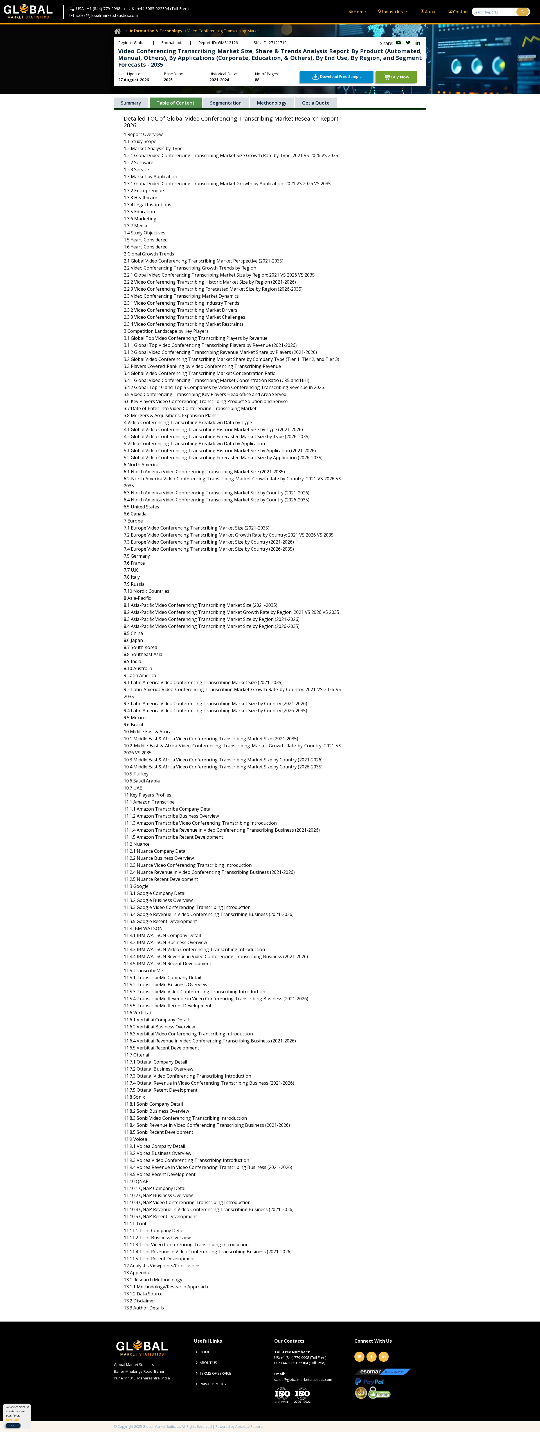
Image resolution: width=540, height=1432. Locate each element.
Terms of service (215, 1373)
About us (208, 1363)
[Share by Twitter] (408, 43)
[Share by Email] (399, 43)
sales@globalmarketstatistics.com (107, 15)
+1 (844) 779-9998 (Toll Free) (303, 1357)
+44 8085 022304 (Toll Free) (303, 1362)
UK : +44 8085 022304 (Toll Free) (159, 8)
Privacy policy (213, 1384)
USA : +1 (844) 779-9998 (98, 8)
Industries (393, 11)
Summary (131, 103)
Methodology (272, 103)
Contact (461, 11)
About (431, 11)
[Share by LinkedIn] (417, 43)
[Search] (522, 12)
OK (13, 1425)
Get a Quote (316, 103)
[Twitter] (359, 1357)
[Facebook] (371, 1357)
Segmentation (226, 103)
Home (360, 11)
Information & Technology (156, 30)
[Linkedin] (384, 1357)
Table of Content (176, 103)
